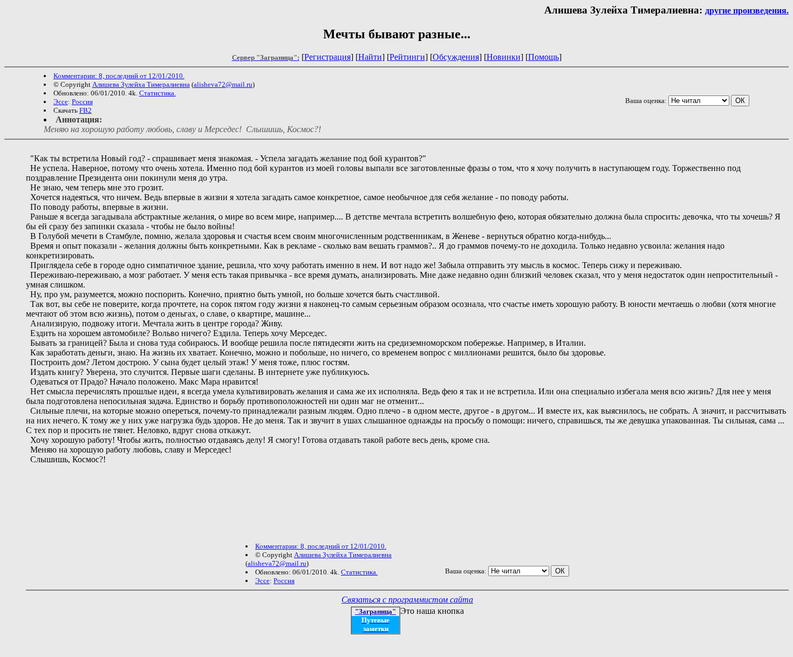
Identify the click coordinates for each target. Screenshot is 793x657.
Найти (370, 56)
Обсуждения (456, 56)
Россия (82, 102)
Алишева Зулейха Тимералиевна (141, 84)
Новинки (504, 56)
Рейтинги (407, 56)
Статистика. (157, 93)
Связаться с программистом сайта (407, 599)
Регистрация (327, 56)
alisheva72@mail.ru (223, 84)
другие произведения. (747, 10)
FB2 (85, 110)
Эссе (60, 102)
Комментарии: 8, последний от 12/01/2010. (118, 76)
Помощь (543, 56)
